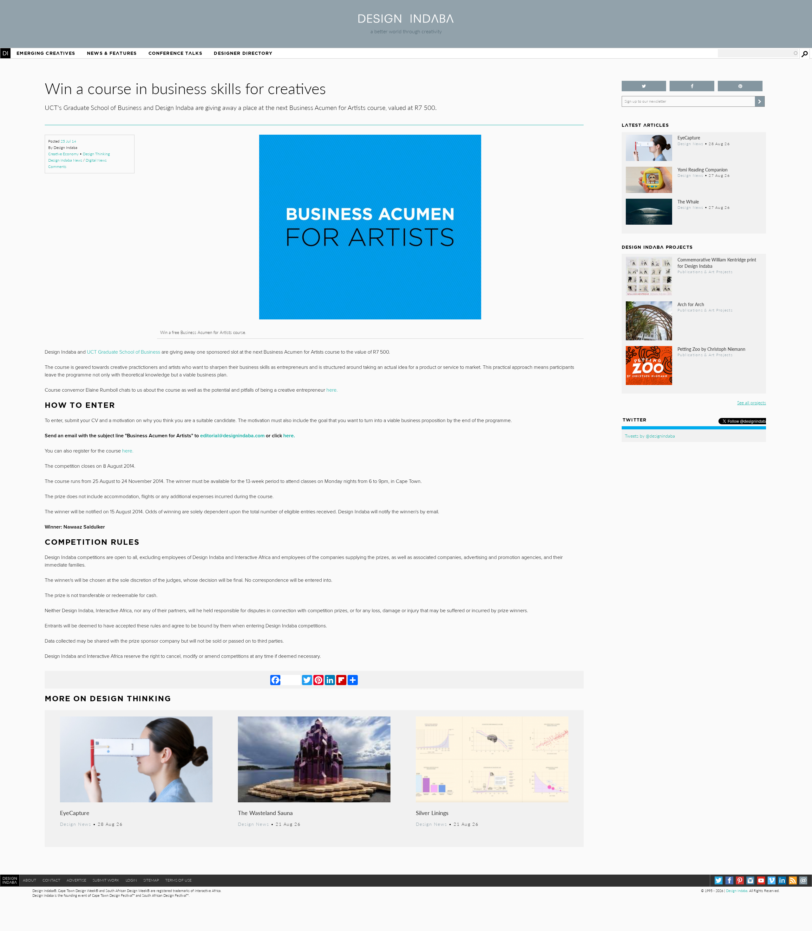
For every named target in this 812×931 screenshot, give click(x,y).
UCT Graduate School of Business (123, 352)
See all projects (751, 402)
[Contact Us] (803, 880)
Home (5, 53)
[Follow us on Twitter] (644, 86)
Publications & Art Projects (705, 271)
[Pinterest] (318, 679)
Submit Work (106, 880)
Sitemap (151, 880)
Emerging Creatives (45, 53)
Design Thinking (96, 154)
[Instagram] (750, 880)
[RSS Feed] (793, 880)
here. (332, 390)
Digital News (96, 160)
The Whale (688, 201)
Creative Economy (63, 154)
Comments (57, 166)
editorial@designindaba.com (232, 436)
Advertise (76, 880)
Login (131, 880)
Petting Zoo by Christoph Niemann (711, 349)
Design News (75, 824)
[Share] (353, 679)
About (29, 880)
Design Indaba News (65, 160)
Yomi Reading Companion (703, 169)
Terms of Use (178, 880)
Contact (51, 880)
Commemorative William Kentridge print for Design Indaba (717, 262)
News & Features (112, 53)
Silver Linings (432, 813)
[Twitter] (307, 679)
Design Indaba (736, 890)
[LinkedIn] (330, 679)
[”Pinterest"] (740, 86)
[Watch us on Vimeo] (772, 880)
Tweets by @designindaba (650, 436)
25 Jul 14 (68, 141)
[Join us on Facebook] (692, 86)
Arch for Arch (691, 304)
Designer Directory (243, 53)
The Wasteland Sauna (265, 813)
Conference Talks (175, 53)
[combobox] (758, 53)
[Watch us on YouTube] (761, 880)
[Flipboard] (341, 679)
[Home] (406, 20)
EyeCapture (74, 813)
